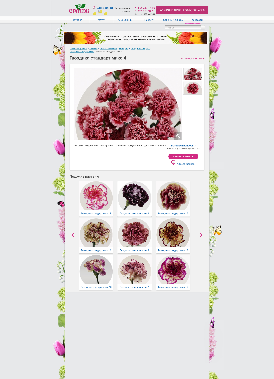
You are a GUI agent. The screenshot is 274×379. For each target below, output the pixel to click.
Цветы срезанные (108, 48)
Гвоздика (123, 48)
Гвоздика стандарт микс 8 (134, 250)
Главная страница (78, 48)
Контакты (197, 19)
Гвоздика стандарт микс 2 (96, 250)
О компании (125, 19)
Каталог (77, 19)
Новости (149, 19)
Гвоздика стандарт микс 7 (173, 287)
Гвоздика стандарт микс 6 (173, 213)
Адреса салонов (105, 7)
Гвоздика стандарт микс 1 (134, 287)
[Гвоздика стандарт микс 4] (192, 75)
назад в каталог (194, 58)
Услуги (101, 19)
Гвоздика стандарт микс (82, 51)
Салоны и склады (173, 19)
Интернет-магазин (173, 9)
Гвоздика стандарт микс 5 (96, 213)
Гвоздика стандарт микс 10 (96, 287)
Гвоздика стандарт (140, 48)
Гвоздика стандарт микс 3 (173, 250)
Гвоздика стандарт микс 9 (134, 213)
